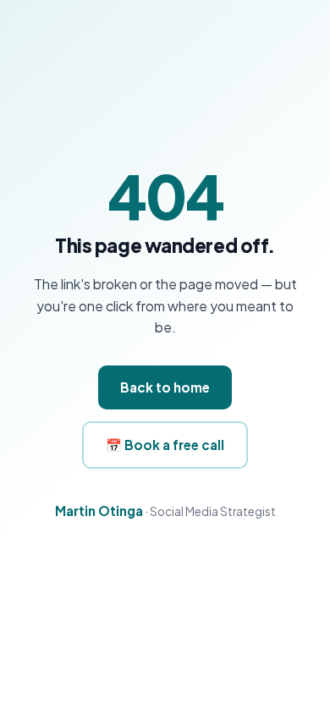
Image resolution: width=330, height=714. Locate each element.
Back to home (165, 387)
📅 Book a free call (165, 445)
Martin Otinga (99, 511)
